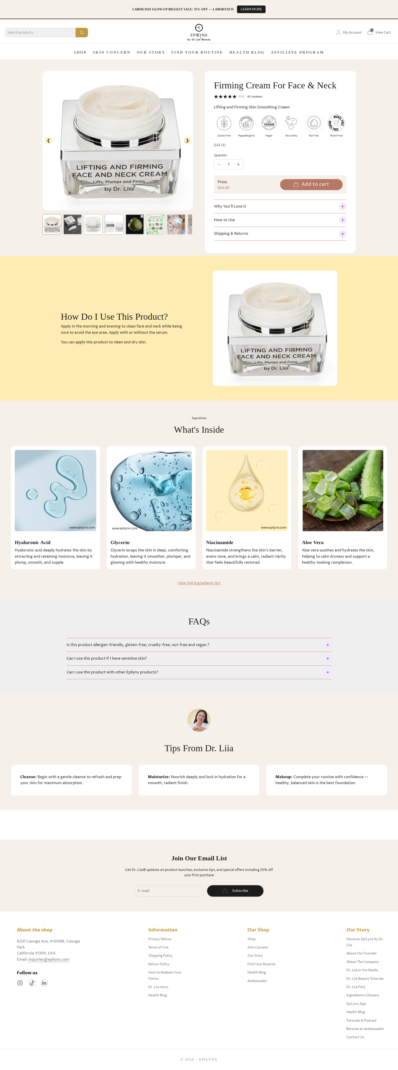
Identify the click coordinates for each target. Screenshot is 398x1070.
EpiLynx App (356, 1004)
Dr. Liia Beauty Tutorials (365, 979)
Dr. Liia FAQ (355, 987)
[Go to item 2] (72, 224)
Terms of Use (158, 947)
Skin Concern (112, 52)
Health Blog (247, 52)
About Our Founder (361, 953)
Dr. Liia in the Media (362, 970)
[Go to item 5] (134, 224)
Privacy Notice (159, 939)
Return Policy (158, 964)
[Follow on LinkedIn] (44, 983)
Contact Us (355, 1037)
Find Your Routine (197, 52)
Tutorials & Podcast (361, 1020)
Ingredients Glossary (362, 995)
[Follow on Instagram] (20, 983)
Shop (80, 52)
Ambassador (257, 981)
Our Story (151, 52)
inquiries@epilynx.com (48, 959)
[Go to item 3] (93, 224)
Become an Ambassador (365, 1029)
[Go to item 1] (51, 224)
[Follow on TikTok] (32, 983)
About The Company (362, 962)
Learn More (251, 9)
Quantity (220, 155)
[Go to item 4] (114, 224)
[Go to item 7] (176, 224)
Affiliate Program (297, 52)
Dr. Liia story (158, 987)
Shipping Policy (160, 956)
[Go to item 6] (155, 224)
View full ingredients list (199, 583)
